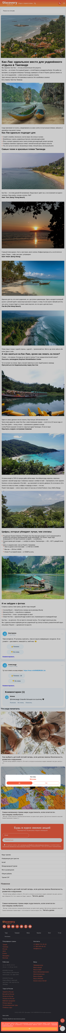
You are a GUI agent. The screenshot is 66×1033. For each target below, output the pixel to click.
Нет (46, 783)
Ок (29, 1028)
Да (19, 783)
